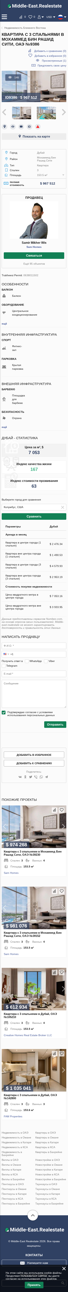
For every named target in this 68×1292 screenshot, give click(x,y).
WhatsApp (35, 661)
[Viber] (36, 777)
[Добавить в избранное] (61, 810)
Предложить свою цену (52, 65)
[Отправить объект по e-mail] (21, 127)
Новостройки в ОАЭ (47, 1159)
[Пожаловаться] (38, 127)
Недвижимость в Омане (16, 1137)
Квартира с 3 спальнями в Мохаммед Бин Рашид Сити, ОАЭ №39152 (33, 934)
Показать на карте (36, 136)
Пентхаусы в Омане (14, 1188)
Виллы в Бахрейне (13, 1179)
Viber (52, 661)
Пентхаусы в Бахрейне (16, 1203)
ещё (4, 323)
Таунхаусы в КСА (45, 1198)
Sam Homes (34, 246)
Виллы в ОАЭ (10, 1159)
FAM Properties (13, 1116)
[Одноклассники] (25, 777)
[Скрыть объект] (13, 127)
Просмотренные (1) (54, 60)
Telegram (11, 665)
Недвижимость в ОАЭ (15, 1132)
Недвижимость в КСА (15, 1147)
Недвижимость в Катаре (16, 1142)
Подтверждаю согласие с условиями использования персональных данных (31, 714)
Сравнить (34, 516)
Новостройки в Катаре (49, 1169)
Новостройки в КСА (47, 1174)
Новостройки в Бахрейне (50, 1179)
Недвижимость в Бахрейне (12, 1154)
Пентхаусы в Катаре (14, 1193)
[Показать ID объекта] (29, 127)
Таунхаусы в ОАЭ (46, 1184)
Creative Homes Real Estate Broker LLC (28, 1035)
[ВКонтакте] (20, 777)
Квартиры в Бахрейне (48, 1152)
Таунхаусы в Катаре (47, 1193)
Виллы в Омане (11, 1164)
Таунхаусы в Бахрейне (49, 1203)
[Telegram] (46, 777)
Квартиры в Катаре (47, 1142)
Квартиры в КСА (45, 1147)
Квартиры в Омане (47, 1137)
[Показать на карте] (4, 127)
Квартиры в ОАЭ (45, 1132)
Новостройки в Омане (49, 1164)
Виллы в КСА (10, 1174)
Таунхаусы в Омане (47, 1188)
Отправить (55, 724)
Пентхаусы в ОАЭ (13, 1184)
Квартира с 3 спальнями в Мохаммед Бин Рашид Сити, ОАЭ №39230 (33, 853)
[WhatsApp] (41, 777)
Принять (34, 1285)
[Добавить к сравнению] (54, 810)
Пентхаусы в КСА (12, 1198)
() (50, 50)
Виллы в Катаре (11, 1169)
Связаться (34, 255)
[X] (30, 777)
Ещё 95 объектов (34, 263)
